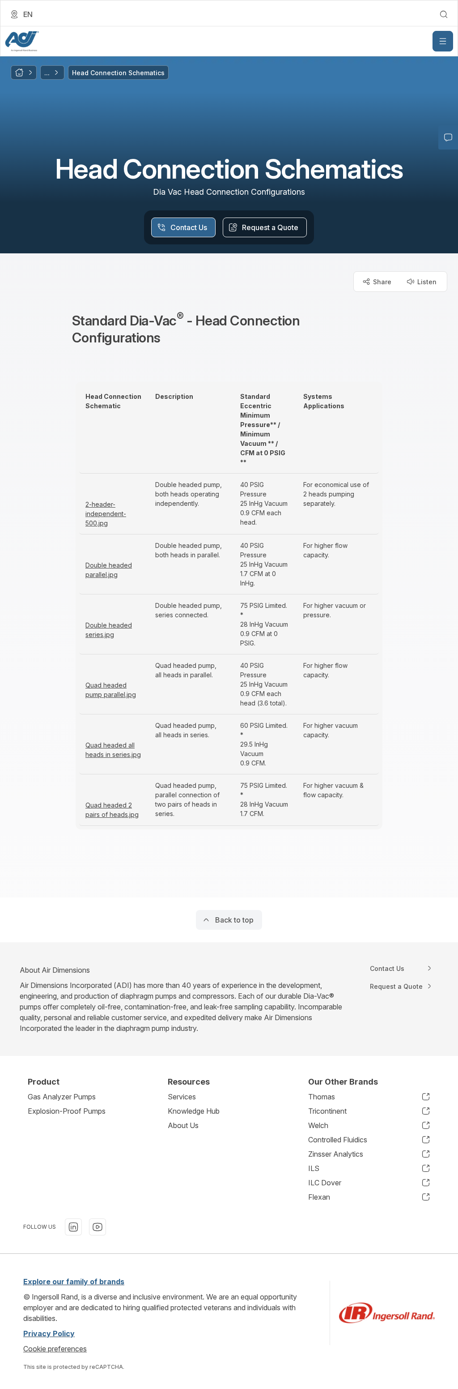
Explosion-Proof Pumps (67, 1111)
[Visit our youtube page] (97, 1226)
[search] (443, 14)
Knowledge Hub (194, 1111)
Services (182, 1096)
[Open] (443, 41)
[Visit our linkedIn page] (73, 1226)
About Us (183, 1125)
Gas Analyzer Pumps (62, 1096)
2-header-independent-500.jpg (105, 513)
